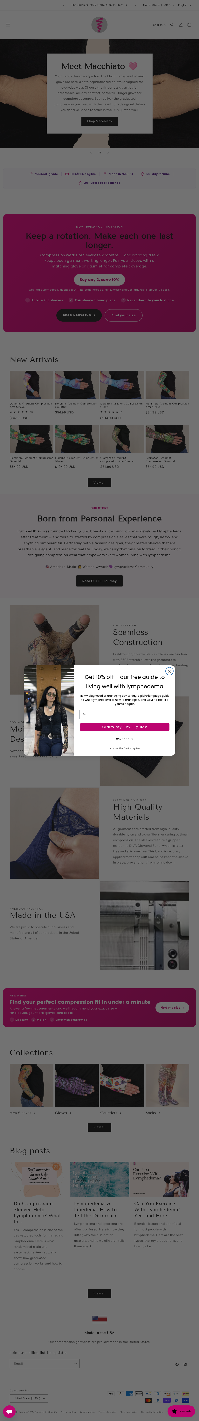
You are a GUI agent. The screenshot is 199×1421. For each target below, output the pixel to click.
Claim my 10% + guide (125, 727)
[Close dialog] (169, 671)
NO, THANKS (124, 738)
